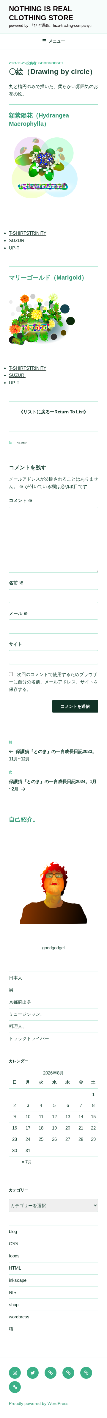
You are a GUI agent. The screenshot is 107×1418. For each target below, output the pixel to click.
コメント (20, 500)
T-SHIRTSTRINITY (27, 233)
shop (21, 443)
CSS (13, 1243)
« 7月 (27, 1161)
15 (93, 1116)
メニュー (56, 41)
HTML (15, 1267)
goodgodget (50, 63)
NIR (13, 1292)
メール (18, 613)
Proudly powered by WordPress (38, 1403)
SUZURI (17, 240)
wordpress (19, 1316)
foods (14, 1255)
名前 (16, 582)
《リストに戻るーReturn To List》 (53, 411)
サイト (15, 644)
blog (13, 1231)
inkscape (17, 1280)
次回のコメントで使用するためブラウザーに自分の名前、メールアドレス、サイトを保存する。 (53, 682)
